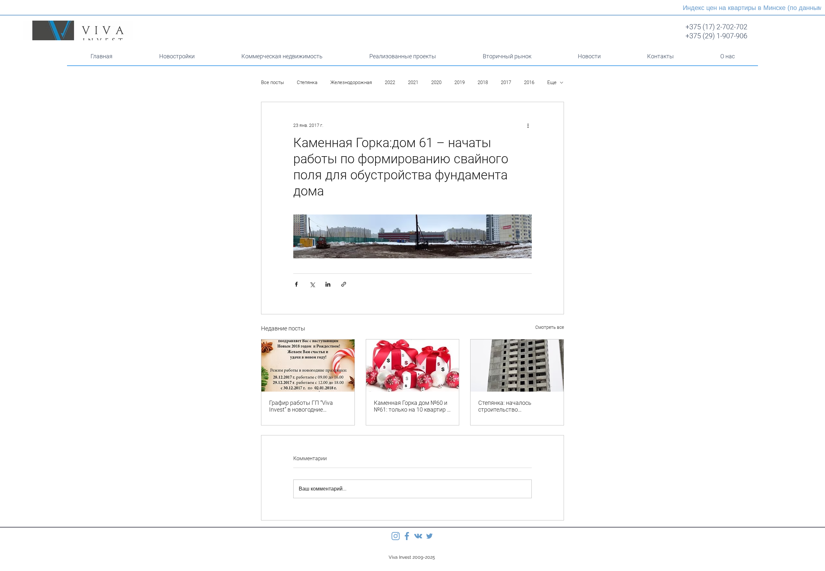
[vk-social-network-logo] (418, 536)
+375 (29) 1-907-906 (716, 36)
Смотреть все (549, 327)
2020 (436, 82)
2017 (506, 82)
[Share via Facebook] (296, 284)
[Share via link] (344, 284)
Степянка (307, 82)
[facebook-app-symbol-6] (407, 536)
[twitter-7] (429, 536)
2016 (529, 82)
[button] (282, 56)
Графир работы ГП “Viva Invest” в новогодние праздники (301, 406)
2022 (390, 82)
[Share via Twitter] (312, 284)
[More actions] (528, 125)
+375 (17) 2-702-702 (716, 27)
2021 (413, 82)
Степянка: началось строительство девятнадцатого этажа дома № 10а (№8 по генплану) (516, 406)
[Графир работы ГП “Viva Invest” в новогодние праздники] (307, 365)
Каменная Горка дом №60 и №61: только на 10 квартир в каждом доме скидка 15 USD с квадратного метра (412, 406)
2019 (459, 82)
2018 (483, 82)
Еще (552, 82)
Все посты (272, 82)
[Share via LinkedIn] (328, 284)
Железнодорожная (351, 82)
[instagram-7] (396, 536)
